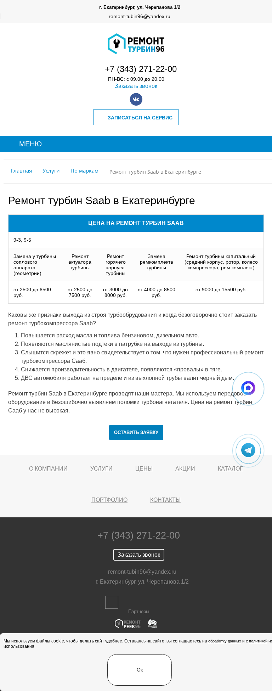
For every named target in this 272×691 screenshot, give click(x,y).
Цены (144, 469)
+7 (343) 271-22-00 (141, 69)
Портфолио (109, 500)
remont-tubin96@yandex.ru (139, 16)
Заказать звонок (136, 86)
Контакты (165, 500)
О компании (48, 469)
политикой (258, 641)
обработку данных (224, 641)
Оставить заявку (136, 432)
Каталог (230, 469)
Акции (185, 469)
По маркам (84, 170)
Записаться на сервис (140, 117)
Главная (21, 170)
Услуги (51, 170)
